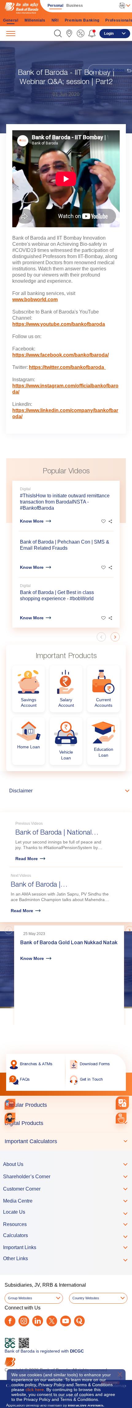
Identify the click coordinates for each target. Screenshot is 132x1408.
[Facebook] (10, 1321)
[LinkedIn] (37, 1321)
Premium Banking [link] (82, 20)
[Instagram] (23, 1321)
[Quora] (79, 1321)
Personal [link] (55, 5)
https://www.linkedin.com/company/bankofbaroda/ (65, 413)
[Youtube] (65, 1321)
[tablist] (66, 1123)
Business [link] (74, 5)
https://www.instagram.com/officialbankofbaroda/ (65, 388)
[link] (69, 33)
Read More (26, 858)
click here (34, 1389)
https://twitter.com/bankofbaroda (67, 367)
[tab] (66, 1105)
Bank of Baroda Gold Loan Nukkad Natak (69, 943)
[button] (58, 33)
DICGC (77, 1351)
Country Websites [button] (85, 1298)
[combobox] (122, 1102)
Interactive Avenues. (86, 1405)
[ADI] (10, 1118)
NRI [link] (55, 20)
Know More (32, 521)
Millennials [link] (35, 20)
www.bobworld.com (35, 299)
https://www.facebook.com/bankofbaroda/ (60, 355)
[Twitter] (51, 1321)
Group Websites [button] (20, 1298)
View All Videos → (104, 915)
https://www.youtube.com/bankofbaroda (58, 324)
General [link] (10, 20)
